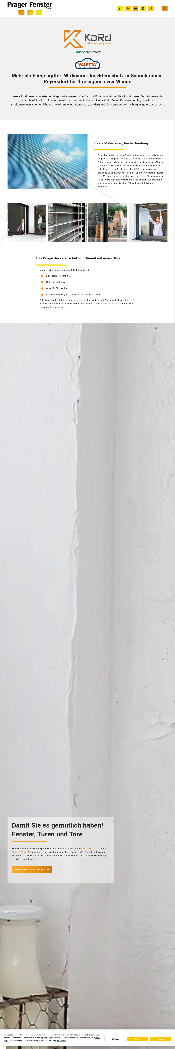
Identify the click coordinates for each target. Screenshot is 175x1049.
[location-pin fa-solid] (128, 8)
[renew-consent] (3, 1046)
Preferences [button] (61, 1041)
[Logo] (34, 8)
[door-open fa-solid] (120, 8)
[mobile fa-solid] (143, 8)
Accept (160, 1039)
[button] (165, 8)
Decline (137, 1039)
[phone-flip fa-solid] (151, 8)
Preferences (115, 1039)
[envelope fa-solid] (135, 8)
